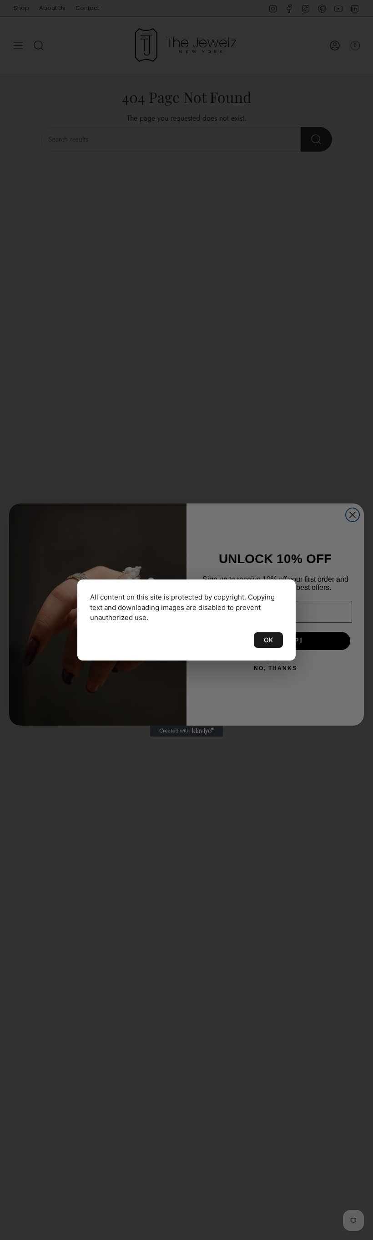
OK (268, 640)
